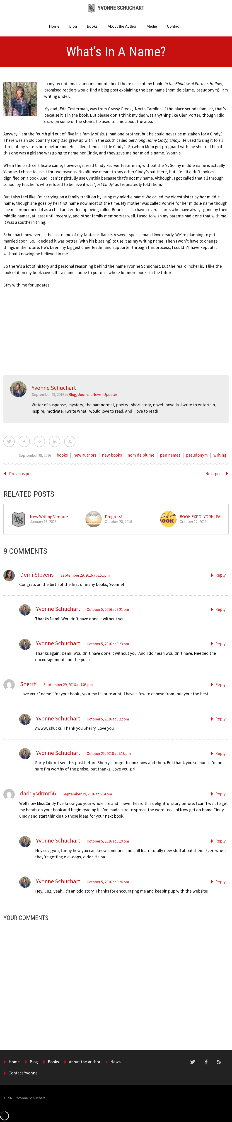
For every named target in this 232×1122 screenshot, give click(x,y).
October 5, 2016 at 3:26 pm (108, 881)
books (62, 455)
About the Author (122, 26)
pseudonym (197, 455)
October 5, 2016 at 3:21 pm (108, 609)
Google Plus (39, 441)
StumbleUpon (69, 441)
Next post (214, 473)
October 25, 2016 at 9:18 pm (109, 753)
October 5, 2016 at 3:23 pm (108, 643)
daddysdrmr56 (38, 793)
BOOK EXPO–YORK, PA (200, 516)
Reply (220, 575)
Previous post (21, 473)
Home (54, 26)
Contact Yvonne (23, 1073)
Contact (174, 26)
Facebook (24, 441)
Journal (84, 394)
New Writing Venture (49, 516)
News (97, 394)
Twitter (9, 441)
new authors (84, 455)
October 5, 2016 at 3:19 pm (108, 841)
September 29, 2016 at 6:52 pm (85, 575)
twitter (192, 1062)
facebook (206, 1062)
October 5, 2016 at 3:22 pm (108, 719)
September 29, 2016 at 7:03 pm (68, 684)
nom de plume (141, 455)
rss (219, 1062)
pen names (170, 455)
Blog (73, 26)
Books (92, 26)
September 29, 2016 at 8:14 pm (87, 794)
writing (219, 455)
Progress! (113, 516)
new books (112, 455)
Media (152, 26)
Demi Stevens (37, 574)
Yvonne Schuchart (58, 608)
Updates (110, 394)
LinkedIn (54, 441)
